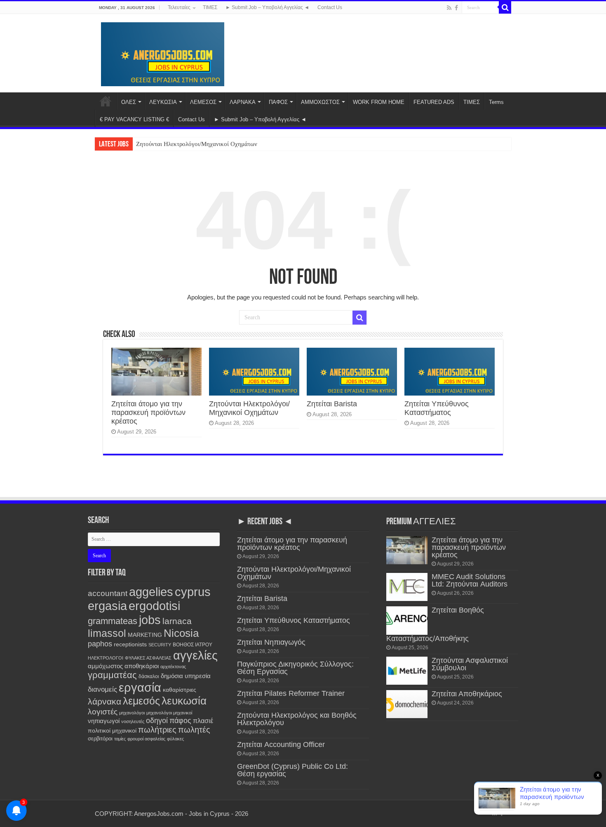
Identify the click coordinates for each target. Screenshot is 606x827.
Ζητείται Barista (332, 404)
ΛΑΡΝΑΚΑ (243, 102)
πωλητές (194, 729)
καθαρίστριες (179, 690)
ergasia (107, 606)
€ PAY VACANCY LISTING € (134, 119)
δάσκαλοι (149, 676)
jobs (150, 620)
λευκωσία (184, 701)
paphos (100, 644)
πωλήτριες (157, 729)
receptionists (130, 644)
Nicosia (181, 633)
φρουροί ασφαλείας (146, 738)
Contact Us (329, 7)
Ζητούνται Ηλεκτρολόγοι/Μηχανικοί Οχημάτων (196, 144)
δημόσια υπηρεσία (186, 675)
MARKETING (145, 634)
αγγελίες (195, 655)
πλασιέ (203, 720)
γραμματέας (112, 675)
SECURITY (159, 644)
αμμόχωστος (105, 665)
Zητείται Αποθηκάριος (467, 694)
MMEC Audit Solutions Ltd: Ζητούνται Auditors (469, 580)
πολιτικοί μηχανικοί (112, 731)
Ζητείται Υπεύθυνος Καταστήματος (436, 408)
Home (105, 101)
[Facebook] (456, 8)
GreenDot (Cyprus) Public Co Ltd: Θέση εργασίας (292, 770)
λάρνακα (104, 701)
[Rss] (449, 8)
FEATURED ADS (433, 102)
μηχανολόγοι (132, 712)
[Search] (505, 7)
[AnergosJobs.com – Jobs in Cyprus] (163, 53)
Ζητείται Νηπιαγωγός (271, 642)
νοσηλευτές (132, 721)
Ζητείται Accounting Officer (281, 744)
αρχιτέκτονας (173, 666)
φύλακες (175, 738)
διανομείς (102, 689)
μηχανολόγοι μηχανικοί (169, 712)
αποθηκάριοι (141, 665)
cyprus (193, 591)
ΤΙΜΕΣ (210, 7)
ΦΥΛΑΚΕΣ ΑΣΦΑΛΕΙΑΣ (148, 657)
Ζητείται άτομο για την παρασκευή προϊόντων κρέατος (148, 412)
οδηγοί (157, 720)
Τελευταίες (179, 7)
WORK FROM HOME (378, 102)
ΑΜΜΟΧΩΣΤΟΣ (320, 102)
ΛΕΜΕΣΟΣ (203, 102)
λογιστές (102, 711)
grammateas (112, 621)
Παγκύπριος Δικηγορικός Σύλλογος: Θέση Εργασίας (295, 668)
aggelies (151, 591)
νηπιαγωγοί (104, 721)
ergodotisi (154, 606)
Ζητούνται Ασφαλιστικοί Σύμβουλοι (470, 664)
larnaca (177, 621)
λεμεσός (141, 701)
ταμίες (120, 738)
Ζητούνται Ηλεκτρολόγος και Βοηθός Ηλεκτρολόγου (297, 719)
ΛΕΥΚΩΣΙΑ (163, 102)
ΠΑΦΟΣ (278, 102)
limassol (107, 633)
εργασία (140, 687)
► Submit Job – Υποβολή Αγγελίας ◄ (267, 7)
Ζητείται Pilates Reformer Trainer (291, 693)
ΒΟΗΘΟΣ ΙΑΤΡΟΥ (192, 645)
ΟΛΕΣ (128, 102)
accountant (107, 593)
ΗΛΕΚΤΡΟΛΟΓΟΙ (105, 657)
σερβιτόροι (100, 738)
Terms (496, 102)
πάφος (180, 720)
